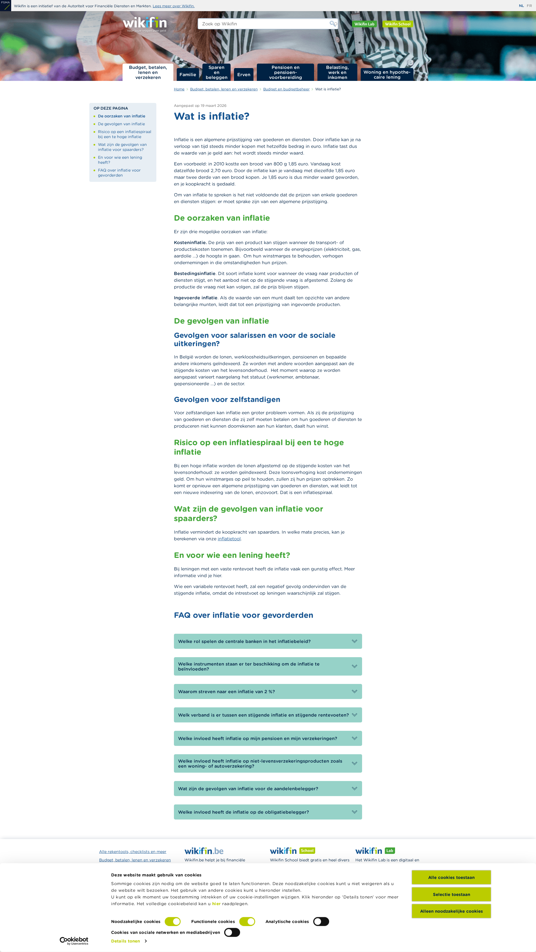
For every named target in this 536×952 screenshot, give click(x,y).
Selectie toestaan (451, 894)
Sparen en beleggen (217, 72)
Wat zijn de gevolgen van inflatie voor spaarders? (122, 147)
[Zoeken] (332, 23)
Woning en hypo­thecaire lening (387, 74)
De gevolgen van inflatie (121, 123)
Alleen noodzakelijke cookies (451, 911)
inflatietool (229, 538)
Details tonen (125, 941)
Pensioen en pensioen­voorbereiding (285, 72)
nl (521, 5)
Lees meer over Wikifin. (174, 6)
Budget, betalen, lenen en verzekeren (148, 72)
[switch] (247, 921)
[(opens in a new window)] (5, 5)
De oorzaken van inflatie (121, 116)
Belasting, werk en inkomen (337, 72)
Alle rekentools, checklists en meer (132, 851)
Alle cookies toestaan (451, 877)
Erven (243, 74)
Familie (188, 74)
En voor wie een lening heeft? (120, 160)
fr (529, 5)
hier (216, 903)
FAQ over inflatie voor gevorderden (119, 173)
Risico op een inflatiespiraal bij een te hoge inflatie (124, 134)
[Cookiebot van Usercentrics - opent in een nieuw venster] (74, 941)
